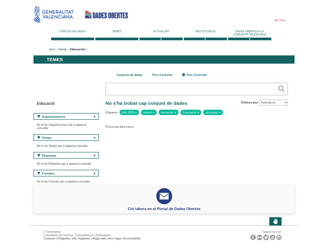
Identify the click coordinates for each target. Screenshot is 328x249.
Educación (77, 49)
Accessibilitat (132, 238)
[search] (281, 88)
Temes (116, 31)
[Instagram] (279, 237)
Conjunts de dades (129, 75)
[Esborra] (136, 112)
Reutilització (205, 31)
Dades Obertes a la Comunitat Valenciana (249, 33)
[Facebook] (253, 237)
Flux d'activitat (162, 75)
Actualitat (161, 31)
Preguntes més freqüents (74, 238)
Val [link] (276, 20)
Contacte (49, 238)
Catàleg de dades (72, 31)
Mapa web (99, 238)
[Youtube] (272, 237)
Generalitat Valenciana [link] (53, 14)
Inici (51, 49)
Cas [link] (282, 20)
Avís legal (114, 238)
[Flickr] (259, 237)
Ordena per (249, 102)
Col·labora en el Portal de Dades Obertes (164, 208)
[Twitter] (266, 237)
